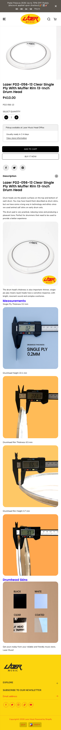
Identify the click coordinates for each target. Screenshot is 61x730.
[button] (4, 19)
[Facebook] (6, 168)
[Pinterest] (23, 168)
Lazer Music (30, 719)
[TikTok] (25, 705)
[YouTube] (31, 705)
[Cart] (55, 19)
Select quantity (11, 111)
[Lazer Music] (30, 19)
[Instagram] (18, 705)
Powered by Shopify (43, 719)
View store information (16, 138)
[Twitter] (14, 168)
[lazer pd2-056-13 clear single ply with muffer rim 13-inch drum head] (28, 53)
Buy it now (30, 156)
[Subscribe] (57, 696)
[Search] (49, 19)
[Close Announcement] (55, 6)
